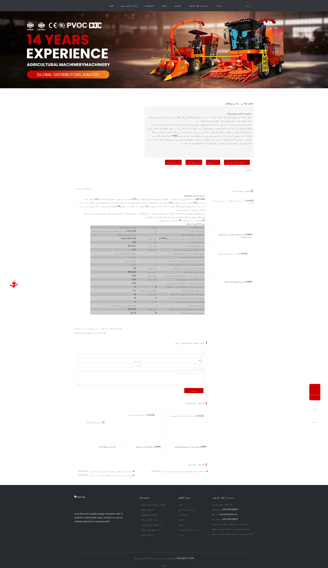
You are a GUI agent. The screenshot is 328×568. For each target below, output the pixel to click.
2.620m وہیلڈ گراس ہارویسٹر (148, 447)
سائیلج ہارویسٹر (150, 529)
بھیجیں (194, 391)
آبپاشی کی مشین (149, 514)
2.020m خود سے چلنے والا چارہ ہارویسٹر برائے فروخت (235, 235)
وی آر (219, 5)
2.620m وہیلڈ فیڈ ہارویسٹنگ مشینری (191, 447)
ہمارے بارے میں (187, 509)
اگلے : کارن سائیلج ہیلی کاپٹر (90, 333)
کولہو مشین (147, 534)
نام (203, 352)
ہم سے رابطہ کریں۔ (198, 5)
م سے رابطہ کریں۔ (223, 497)
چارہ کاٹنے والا (228, 91)
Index (164, 566)
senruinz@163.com (228, 514)
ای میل (211, 162)
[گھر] (13, 284)
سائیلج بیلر (148, 509)
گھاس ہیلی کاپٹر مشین (153, 504)
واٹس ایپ (171, 162)
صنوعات (145, 497)
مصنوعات (241, 91)
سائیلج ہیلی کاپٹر (151, 524)
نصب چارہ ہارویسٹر (210, 91)
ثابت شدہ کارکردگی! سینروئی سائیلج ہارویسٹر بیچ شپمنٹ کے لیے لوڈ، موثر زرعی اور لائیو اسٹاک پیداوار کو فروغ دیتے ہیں (183, 471)
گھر (111, 5)
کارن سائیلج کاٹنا (107, 447)
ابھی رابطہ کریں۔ (235, 162)
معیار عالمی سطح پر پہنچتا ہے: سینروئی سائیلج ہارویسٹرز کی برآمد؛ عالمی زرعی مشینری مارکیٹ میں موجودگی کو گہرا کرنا (110, 471)
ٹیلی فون (192, 162)
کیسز (164, 5)
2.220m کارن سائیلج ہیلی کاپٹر (238, 282)
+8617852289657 (230, 509)
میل (201, 361)
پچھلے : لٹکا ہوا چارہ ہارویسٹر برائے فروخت (98, 328)
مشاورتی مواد (199, 369)
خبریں (182, 524)
